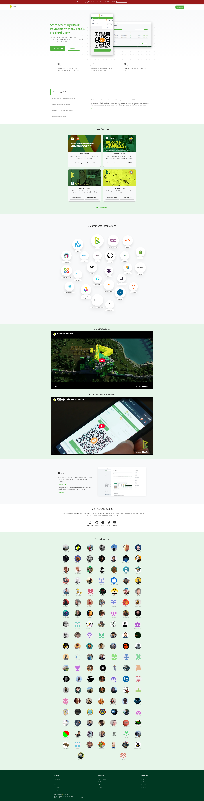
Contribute (61, 493)
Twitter (109, 525)
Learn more (57, 48)
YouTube (115, 525)
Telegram (102, 525)
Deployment (57, 787)
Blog (142, 779)
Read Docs (61, 484)
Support (100, 787)
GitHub (96, 525)
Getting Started (58, 790)
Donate (73, 48)
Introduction (57, 779)
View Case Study (77, 163)
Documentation (102, 779)
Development (101, 782)
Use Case (56, 782)
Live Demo (180, 7)
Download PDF (91, 163)
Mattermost (90, 525)
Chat (142, 782)
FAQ (99, 790)
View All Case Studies (101, 207)
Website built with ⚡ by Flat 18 (61, 794)
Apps (55, 784)
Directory (143, 784)
